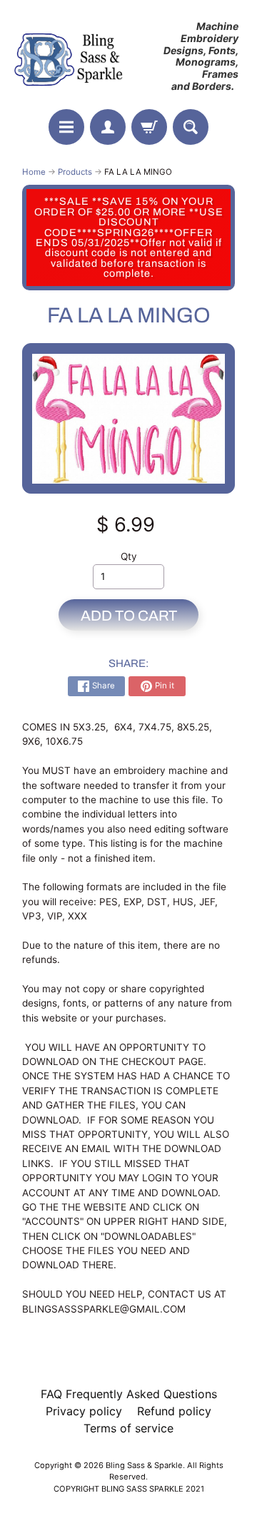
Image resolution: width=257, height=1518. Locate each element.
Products (75, 172)
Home (34, 172)
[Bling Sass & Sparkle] (69, 56)
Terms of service (128, 1428)
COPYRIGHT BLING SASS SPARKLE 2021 (129, 1489)
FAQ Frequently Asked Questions (129, 1394)
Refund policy (174, 1411)
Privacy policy (84, 1411)
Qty (129, 556)
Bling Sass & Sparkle (144, 1465)
